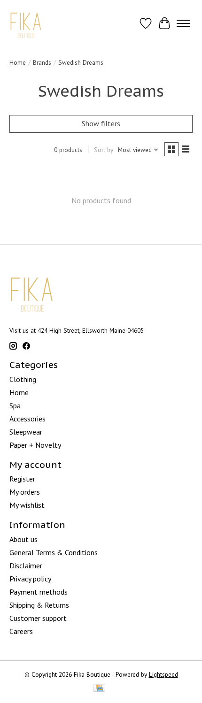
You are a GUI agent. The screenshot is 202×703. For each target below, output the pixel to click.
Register (22, 478)
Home (17, 62)
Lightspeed (163, 674)
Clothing (22, 379)
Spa (15, 405)
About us (23, 539)
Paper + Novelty (35, 445)
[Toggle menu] (183, 23)
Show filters (101, 123)
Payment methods (38, 591)
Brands (42, 62)
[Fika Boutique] (26, 23)
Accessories (27, 418)
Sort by (103, 149)
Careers (21, 631)
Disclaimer (25, 565)
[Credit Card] (99, 689)
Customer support (38, 618)
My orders (24, 492)
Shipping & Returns (39, 605)
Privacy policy (30, 578)
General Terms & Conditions (53, 552)
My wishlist (27, 505)
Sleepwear (25, 431)
